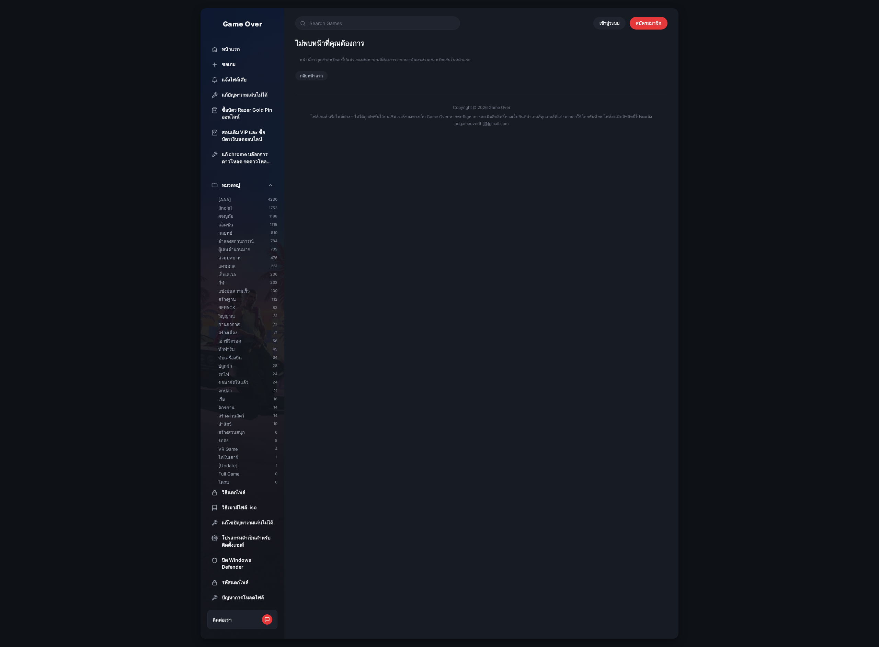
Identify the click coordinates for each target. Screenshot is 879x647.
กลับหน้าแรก (311, 75)
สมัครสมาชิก (648, 23)
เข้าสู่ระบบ (609, 23)
